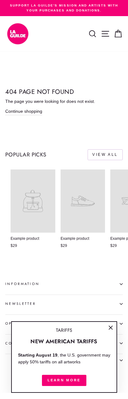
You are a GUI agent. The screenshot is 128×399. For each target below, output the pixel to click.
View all (105, 154)
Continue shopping (23, 111)
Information (22, 283)
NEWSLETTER (20, 303)
